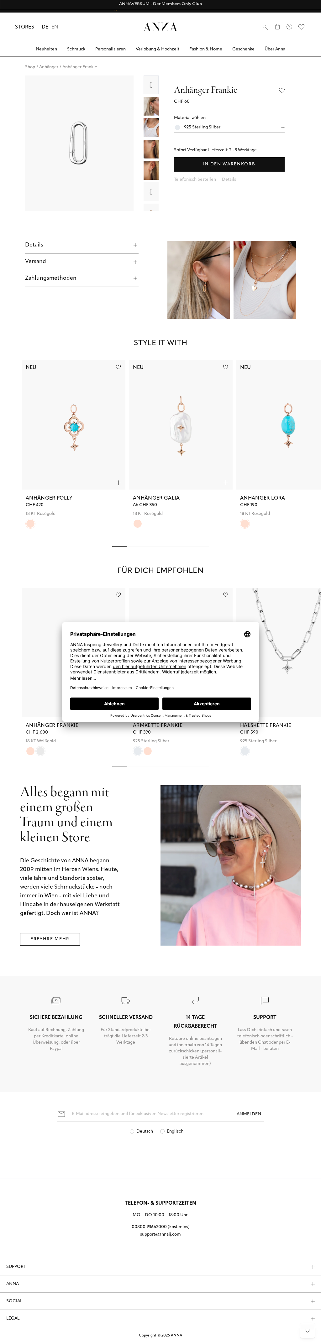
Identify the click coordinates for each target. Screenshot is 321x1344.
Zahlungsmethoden (50, 278)
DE (45, 27)
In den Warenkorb (229, 164)
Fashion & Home (205, 49)
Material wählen (190, 118)
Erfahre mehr (50, 939)
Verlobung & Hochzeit (157, 49)
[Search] (265, 27)
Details (34, 245)
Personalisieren (110, 49)
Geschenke (243, 49)
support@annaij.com (160, 1234)
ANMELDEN (249, 1114)
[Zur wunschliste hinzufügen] (118, 367)
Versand (35, 262)
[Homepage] (160, 27)
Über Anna (275, 49)
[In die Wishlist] (282, 90)
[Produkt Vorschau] (118, 483)
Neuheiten (46, 49)
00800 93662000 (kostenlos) (161, 1227)
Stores (24, 27)
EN (55, 27)
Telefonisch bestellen (195, 179)
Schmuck (76, 49)
